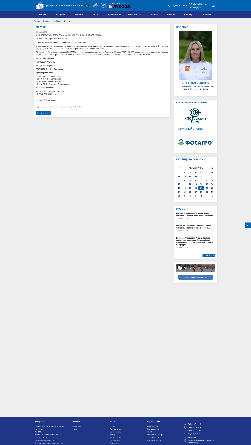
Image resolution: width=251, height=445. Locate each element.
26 (190, 192)
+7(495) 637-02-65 (194, 430)
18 (185, 188)
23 (212, 188)
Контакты (39, 429)
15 (207, 184)
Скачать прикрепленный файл (62, 107)
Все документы (43, 113)
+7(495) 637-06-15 (179, 5)
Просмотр (44, 107)
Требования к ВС (153, 437)
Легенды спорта (116, 429)
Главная (37, 21)
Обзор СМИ (76, 426)
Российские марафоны (156, 434)
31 (201, 176)
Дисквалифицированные (44, 440)
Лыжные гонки (153, 426)
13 (196, 184)
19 (190, 188)
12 (190, 184)
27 (179, 176)
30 (196, 176)
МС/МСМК (57, 21)
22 (207, 188)
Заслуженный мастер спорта (190, 86)
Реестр (112, 434)
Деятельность (115, 432)
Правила (46, 21)
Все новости (209, 255)
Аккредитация (115, 437)
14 (201, 184)
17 (179, 188)
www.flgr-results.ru (154, 440)
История (113, 426)
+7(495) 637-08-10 (194, 427)
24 (179, 192)
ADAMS (38, 432)
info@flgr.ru (197, 7)
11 (185, 184)
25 (185, 192)
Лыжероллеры (153, 429)
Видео (74, 429)
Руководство (115, 440)
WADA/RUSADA (41, 437)
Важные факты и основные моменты (49, 426)
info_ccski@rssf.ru (200, 4)
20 (196, 188)
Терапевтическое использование (48, 434)
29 (190, 176)
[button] (60, 14)
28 (185, 176)
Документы (114, 443)
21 (201, 188)
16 (212, 184)
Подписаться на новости (197, 277)
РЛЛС (149, 432)
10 (179, 184)
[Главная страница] (40, 5)
